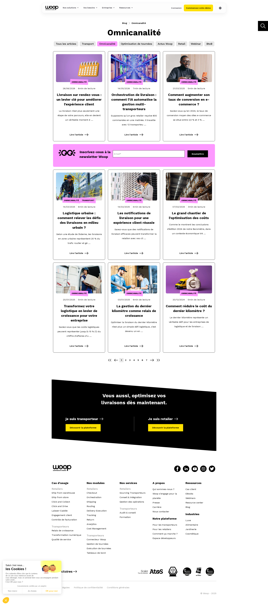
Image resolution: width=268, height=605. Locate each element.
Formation (125, 517)
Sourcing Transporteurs (132, 493)
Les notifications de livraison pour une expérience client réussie (134, 218)
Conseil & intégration (131, 497)
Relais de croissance (62, 530)
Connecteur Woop (96, 539)
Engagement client (62, 515)
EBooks (189, 493)
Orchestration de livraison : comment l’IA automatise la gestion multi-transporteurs (134, 102)
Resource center (194, 502)
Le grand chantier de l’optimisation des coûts (189, 215)
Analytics (91, 524)
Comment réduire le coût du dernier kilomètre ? (189, 308)
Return (90, 519)
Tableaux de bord (96, 553)
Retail (181, 43)
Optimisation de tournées (136, 43)
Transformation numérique (66, 535)
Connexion (176, 8)
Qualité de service (61, 539)
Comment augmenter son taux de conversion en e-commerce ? (189, 99)
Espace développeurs (164, 538)
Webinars (190, 498)
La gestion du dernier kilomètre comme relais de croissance (134, 311)
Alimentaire (192, 524)
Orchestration (94, 497)
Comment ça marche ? (165, 533)
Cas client (191, 489)
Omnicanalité (107, 43)
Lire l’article (76, 134)
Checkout (92, 493)
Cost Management (96, 528)
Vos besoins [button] (89, 8)
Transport (88, 43)
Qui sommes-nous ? (163, 489)
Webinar (196, 43)
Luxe (188, 520)
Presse (156, 502)
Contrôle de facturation (64, 519)
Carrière (157, 507)
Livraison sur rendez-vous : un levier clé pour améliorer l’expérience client (79, 99)
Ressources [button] (124, 8)
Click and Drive (60, 506)
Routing (91, 506)
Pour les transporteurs (165, 524)
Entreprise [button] (107, 8)
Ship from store (60, 497)
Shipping (91, 501)
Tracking (91, 515)
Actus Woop (165, 43)
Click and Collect (61, 501)
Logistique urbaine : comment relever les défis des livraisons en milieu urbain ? (79, 220)
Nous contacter (161, 511)
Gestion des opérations (132, 501)
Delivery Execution (97, 510)
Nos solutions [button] (69, 8)
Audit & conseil (128, 512)
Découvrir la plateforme (83, 427)
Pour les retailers (162, 529)
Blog (124, 23)
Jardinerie (191, 529)
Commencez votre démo (198, 8)
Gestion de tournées (97, 544)
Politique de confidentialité (88, 587)
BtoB (209, 43)
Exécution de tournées (99, 548)
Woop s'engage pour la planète (165, 495)
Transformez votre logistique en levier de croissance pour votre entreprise (79, 313)
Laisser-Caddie (60, 510)
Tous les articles (66, 43)
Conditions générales (118, 587)
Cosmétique (192, 533)
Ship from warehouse (63, 493)
